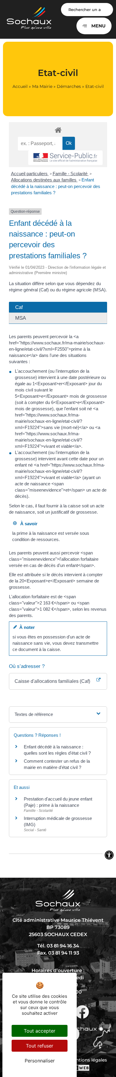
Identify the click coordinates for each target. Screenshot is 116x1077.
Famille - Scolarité (71, 173)
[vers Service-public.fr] (65, 157)
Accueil (20, 86)
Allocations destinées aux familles (44, 179)
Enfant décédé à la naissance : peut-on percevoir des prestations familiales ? (55, 186)
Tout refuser (39, 1046)
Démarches (69, 86)
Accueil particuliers (30, 173)
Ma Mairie (42, 86)
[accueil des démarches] (58, 129)
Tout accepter (39, 1031)
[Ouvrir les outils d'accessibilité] (109, 855)
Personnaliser (40, 1061)
